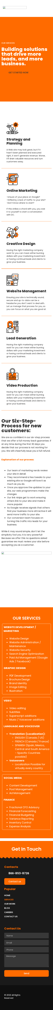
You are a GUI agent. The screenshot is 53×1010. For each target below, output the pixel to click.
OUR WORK (9, 903)
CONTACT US (11, 916)
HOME (7, 895)
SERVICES (9, 899)
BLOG (7, 908)
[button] (48, 8)
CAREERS (8, 912)
